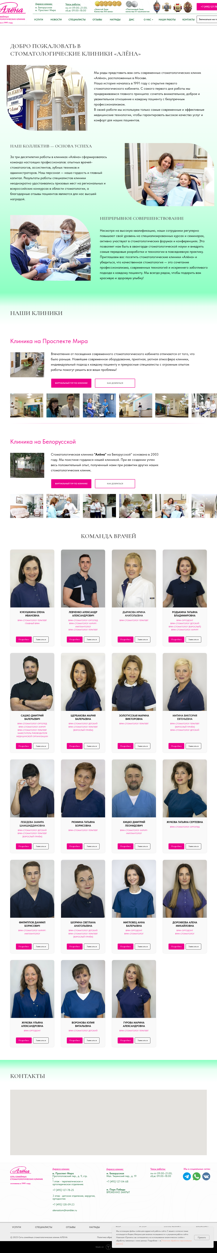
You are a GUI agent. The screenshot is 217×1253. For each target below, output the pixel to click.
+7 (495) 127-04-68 (117, 1181)
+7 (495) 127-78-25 (63, 1190)
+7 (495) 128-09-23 (63, 1204)
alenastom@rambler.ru (65, 1210)
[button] (115, 383)
